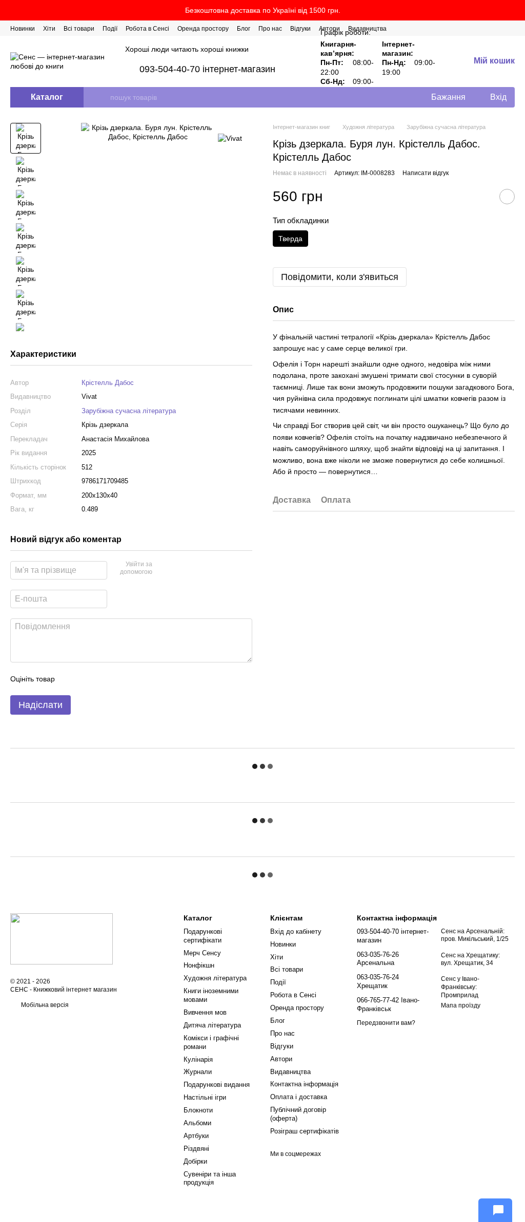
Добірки (195, 1161)
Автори (281, 1059)
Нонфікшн (199, 965)
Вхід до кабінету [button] (295, 931)
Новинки (22, 28)
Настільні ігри (205, 1097)
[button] (517, 10)
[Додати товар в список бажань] (507, 196)
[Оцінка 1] (72, 679)
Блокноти (198, 1110)
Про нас (270, 28)
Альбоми (197, 1123)
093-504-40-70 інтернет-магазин (207, 69)
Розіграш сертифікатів (304, 1131)
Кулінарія (198, 1059)
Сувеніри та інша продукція (210, 1178)
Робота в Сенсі (147, 28)
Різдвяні (196, 1148)
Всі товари (79, 28)
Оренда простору (203, 28)
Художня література (215, 978)
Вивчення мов (205, 1012)
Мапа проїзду (460, 1005)
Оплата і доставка (298, 1097)
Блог (243, 28)
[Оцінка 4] (121, 679)
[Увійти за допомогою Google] (180, 569)
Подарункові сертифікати (203, 936)
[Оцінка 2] (88, 679)
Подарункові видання (217, 1084)
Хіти (49, 28)
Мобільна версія (44, 1005)
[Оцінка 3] (104, 679)
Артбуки (196, 1136)
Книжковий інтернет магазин (75, 989)
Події (110, 28)
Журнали (198, 1072)
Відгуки (300, 28)
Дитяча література (212, 1025)
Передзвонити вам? (386, 1022)
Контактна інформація (304, 1084)
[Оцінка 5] (137, 679)
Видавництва (290, 1072)
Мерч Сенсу (202, 953)
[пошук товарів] (102, 97)
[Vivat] (230, 138)
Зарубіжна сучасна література (129, 411)
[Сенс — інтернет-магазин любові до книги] (61, 938)
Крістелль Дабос (108, 383)
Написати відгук (425, 173)
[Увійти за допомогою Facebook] (163, 569)
